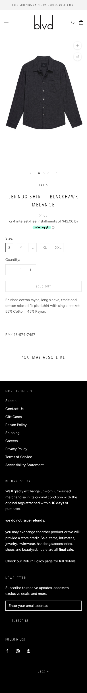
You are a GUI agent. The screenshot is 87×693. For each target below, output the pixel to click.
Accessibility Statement (24, 465)
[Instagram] (18, 651)
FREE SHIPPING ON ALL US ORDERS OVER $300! (43, 5)
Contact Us (14, 409)
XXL (58, 247)
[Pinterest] (28, 651)
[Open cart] (81, 22)
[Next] (56, 173)
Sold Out (43, 286)
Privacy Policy (16, 449)
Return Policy (16, 425)
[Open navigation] (6, 22)
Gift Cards (13, 417)
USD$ (41, 671)
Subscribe (20, 620)
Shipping (12, 433)
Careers (11, 441)
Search (11, 401)
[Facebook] (7, 651)
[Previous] (30, 173)
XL (45, 247)
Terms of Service (18, 457)
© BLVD (43, 682)
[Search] (73, 22)
